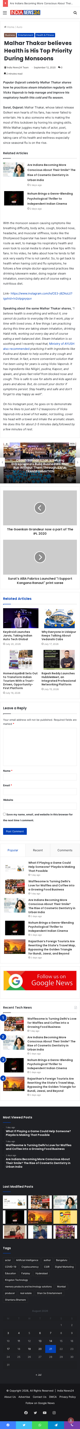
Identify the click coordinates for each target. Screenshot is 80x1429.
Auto (19, 27)
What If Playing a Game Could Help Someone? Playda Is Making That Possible (51, 867)
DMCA (53, 1396)
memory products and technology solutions (28, 1286)
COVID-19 (10, 1266)
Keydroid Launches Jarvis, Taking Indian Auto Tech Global (17, 635)
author (47, 1260)
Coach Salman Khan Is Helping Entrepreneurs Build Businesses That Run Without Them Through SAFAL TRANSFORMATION (40, 466)
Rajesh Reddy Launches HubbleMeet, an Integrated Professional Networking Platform (59, 678)
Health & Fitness (45, 35)
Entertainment (25, 35)
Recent (38, 850)
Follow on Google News (40, 1403)
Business (10, 35)
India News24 (65, 1390)
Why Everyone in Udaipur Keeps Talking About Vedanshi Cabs (59, 635)
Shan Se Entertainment (49, 1293)
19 (29, 1348)
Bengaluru (61, 1260)
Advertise (24, 1396)
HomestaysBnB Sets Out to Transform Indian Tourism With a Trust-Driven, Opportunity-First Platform (20, 680)
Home (10, 27)
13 (40, 1340)
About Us (10, 1396)
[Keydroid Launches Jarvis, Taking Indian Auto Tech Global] (20, 618)
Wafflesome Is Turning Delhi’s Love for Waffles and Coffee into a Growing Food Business (51, 885)
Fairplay (25, 1273)
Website (8, 799)
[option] (40, 462)
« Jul (38, 1374)
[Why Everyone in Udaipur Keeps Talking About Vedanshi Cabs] (59, 618)
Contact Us (39, 1396)
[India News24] (25, 12)
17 (8, 1348)
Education (10, 1273)
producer (10, 1293)
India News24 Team (18, 67)
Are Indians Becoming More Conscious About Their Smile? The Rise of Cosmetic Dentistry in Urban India (51, 906)
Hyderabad (42, 1273)
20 (40, 1348)
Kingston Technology (16, 1279)
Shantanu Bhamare (15, 1299)
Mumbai (61, 1286)
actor (8, 1260)
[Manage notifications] (71, 1420)
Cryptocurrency (30, 1266)
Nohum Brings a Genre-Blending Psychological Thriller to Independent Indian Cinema (50, 199)
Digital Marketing (64, 1266)
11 (19, 1340)
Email (7, 785)
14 (50, 1340)
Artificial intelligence (27, 1260)
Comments (64, 850)
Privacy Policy (67, 1396)
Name (7, 770)
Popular (13, 850)
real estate (26, 1293)
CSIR (47, 1266)
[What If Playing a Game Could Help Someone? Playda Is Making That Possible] (14, 868)
